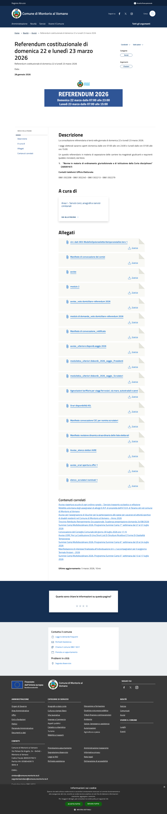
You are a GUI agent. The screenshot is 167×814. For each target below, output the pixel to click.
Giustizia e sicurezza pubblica (96, 710)
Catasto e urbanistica (56, 727)
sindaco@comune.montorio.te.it (25, 775)
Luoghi (123, 727)
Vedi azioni (137, 44)
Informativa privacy (92, 752)
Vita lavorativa (54, 715)
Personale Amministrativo (22, 728)
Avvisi (34, 33)
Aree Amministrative (20, 710)
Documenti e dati (19, 732)
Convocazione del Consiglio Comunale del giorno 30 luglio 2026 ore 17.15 (93, 531)
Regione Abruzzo (19, 3)
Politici (14, 723)
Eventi (123, 731)
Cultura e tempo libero (57, 710)
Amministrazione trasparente (96, 747)
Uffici (14, 715)
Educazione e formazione (94, 706)
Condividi (124, 44)
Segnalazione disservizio (58, 752)
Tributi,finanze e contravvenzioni (97, 714)
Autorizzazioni (90, 728)
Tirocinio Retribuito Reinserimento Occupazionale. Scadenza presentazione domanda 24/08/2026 (104, 521)
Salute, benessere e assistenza (96, 723)
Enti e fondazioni (19, 719)
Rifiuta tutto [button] (93, 804)
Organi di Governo (19, 706)
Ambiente (88, 719)
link (107, 799)
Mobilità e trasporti (56, 735)
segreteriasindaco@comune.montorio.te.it (30, 778)
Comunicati (125, 710)
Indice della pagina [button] (24, 131)
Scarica (135, 247)
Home (17, 33)
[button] (83, 809)
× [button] (164, 787)
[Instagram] (130, 13)
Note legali (88, 756)
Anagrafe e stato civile (57, 706)
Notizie (123, 706)
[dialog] (83, 799)
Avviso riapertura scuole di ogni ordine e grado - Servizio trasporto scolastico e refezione (99, 504)
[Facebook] (118, 13)
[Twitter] (124, 13)
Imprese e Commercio (57, 719)
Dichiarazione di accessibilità (96, 761)
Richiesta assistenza (56, 761)
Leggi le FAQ (53, 756)
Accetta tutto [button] (74, 804)
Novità (25, 33)
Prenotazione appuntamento (60, 747)
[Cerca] (152, 13)
